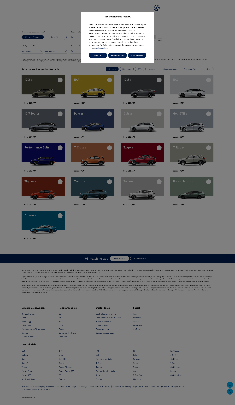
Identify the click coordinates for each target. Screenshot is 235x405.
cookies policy (101, 48)
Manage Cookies (137, 55)
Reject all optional (117, 55)
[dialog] (117, 202)
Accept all (97, 55)
